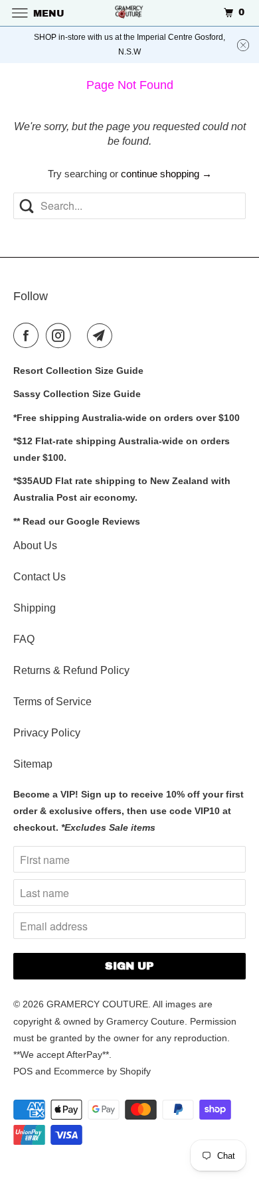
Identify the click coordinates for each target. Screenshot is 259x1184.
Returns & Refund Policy (71, 670)
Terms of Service (52, 701)
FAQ (24, 639)
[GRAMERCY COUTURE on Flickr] (81, 335)
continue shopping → (166, 173)
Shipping (34, 608)
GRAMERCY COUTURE (97, 1004)
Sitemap (32, 764)
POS (23, 1071)
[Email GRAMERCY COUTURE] (102, 335)
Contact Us (39, 576)
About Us (35, 545)
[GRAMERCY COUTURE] (130, 13)
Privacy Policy (46, 732)
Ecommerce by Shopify (102, 1071)
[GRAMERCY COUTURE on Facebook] (28, 335)
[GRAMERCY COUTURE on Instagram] (61, 335)
